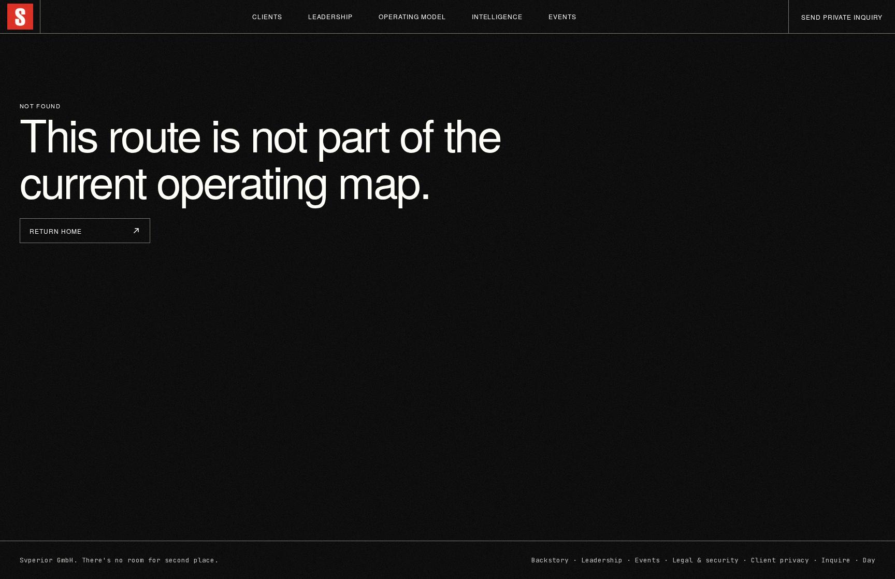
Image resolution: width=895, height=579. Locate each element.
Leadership (330, 16)
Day (869, 560)
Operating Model (412, 16)
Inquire (835, 560)
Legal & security (705, 560)
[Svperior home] (20, 16)
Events (562, 16)
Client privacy (780, 560)
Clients (267, 16)
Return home (56, 231)
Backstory (550, 560)
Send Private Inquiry (842, 16)
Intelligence (497, 16)
